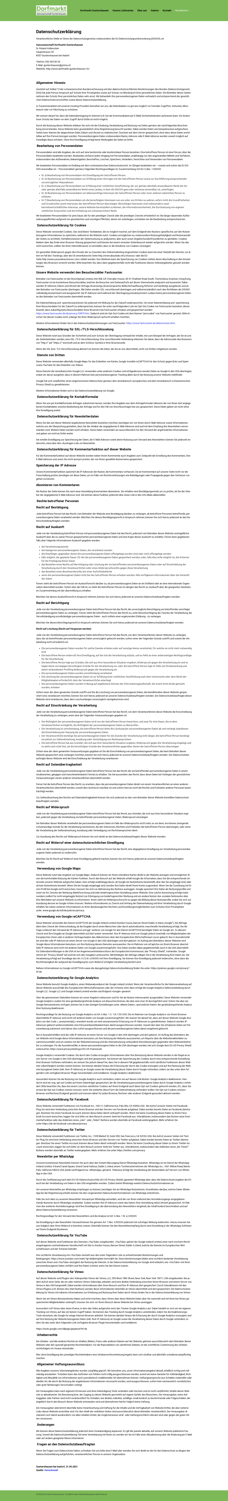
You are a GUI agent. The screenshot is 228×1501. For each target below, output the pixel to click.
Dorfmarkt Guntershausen (94, 10)
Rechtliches (181, 10)
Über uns (142, 10)
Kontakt (167, 10)
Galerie (155, 10)
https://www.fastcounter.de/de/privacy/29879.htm (62, 313)
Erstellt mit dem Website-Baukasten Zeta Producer (86, 1494)
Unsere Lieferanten (123, 10)
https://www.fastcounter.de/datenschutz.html (150, 323)
